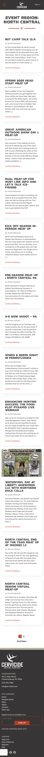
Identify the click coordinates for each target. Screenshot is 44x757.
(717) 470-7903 (7, 683)
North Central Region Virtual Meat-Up (17, 586)
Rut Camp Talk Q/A (20, 39)
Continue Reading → (13, 68)
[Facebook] (10, 752)
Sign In (37, 4)
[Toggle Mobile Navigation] (4, 5)
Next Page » (22, 641)
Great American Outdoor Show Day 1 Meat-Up (22, 132)
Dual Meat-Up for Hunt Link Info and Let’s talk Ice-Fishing (20, 183)
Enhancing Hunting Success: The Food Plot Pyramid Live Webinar (21, 406)
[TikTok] (14, 752)
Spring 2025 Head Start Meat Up (19, 82)
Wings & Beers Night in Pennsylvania (21, 356)
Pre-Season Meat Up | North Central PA (21, 276)
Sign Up (22, 723)
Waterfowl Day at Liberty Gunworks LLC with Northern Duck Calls (20, 487)
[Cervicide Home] (22, 5)
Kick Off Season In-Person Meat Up (21, 227)
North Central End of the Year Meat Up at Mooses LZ (22, 542)
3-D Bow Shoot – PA (21, 316)
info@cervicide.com (9, 686)
